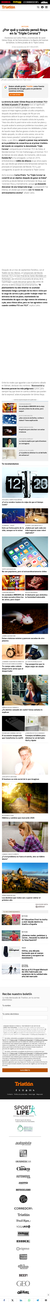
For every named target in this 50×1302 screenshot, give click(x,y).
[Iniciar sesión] (42, 7)
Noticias (25, 26)
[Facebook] (4, 1300)
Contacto (10, 1094)
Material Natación (25, 966)
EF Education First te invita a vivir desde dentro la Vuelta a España (34, 922)
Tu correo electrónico (10, 1014)
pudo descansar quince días (24, 281)
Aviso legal (32, 1094)
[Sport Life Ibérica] (25, 1111)
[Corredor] (23, 1208)
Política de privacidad (20, 1094)
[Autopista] (23, 1143)
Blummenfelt (37, 385)
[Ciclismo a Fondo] (23, 1234)
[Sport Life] (23, 1199)
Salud (24, 948)
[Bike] (23, 1241)
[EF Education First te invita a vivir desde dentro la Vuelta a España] (11, 919)
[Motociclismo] (23, 1189)
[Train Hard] (23, 1257)
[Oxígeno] (23, 1249)
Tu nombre (6, 1005)
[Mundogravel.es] (44, 2)
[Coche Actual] (23, 1153)
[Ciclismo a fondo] (17, 2)
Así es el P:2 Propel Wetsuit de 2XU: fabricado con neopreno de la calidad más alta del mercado (35, 973)
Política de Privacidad (37, 1034)
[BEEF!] (23, 1275)
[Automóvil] (23, 1176)
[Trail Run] (23, 1220)
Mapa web (39, 1094)
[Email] (46, 1300)
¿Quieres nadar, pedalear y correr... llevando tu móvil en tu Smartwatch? (35, 938)
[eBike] (23, 1267)
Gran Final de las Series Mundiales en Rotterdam (24, 277)
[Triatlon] (8, 7)
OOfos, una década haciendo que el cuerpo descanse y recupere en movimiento (33, 954)
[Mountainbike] (6, 2)
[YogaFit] (23, 1226)
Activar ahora (15, 94)
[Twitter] (12, 1300)
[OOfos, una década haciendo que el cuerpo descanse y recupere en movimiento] (11, 951)
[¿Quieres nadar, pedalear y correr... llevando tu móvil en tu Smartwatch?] (11, 935)
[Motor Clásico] (23, 1169)
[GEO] (23, 1283)
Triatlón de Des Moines (11, 272)
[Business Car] (23, 1162)
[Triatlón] (23, 1214)
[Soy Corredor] (31, 2)
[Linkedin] (21, 1300)
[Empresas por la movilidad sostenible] (25, 1128)
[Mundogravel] (23, 1292)
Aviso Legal (25, 1034)
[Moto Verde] (23, 1183)
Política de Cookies (41, 1040)
